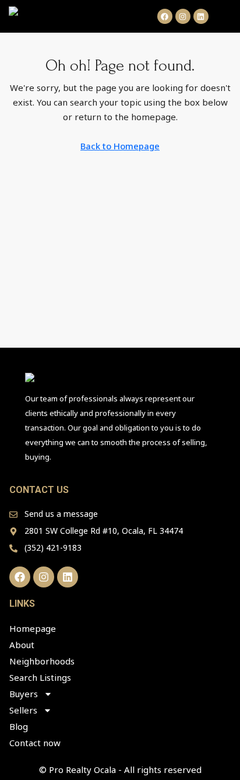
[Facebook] (164, 16)
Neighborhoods (42, 661)
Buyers (23, 693)
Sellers (23, 710)
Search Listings (40, 677)
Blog (18, 726)
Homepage (32, 628)
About (21, 644)
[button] (225, 16)
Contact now (35, 742)
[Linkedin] (201, 16)
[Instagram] (182, 16)
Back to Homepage (120, 146)
